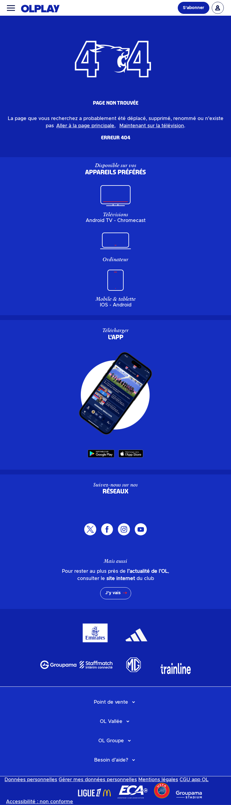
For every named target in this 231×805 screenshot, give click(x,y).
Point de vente (111, 702)
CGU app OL (194, 779)
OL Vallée (111, 721)
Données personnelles (31, 779)
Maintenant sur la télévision (151, 125)
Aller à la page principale (85, 125)
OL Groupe (111, 740)
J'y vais (113, 593)
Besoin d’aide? (111, 760)
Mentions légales (158, 779)
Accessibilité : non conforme (39, 801)
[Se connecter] (218, 8)
